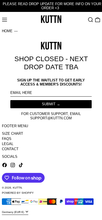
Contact (10, 149)
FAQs (6, 139)
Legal (7, 144)
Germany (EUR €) (13, 211)
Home (7, 31)
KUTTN (17, 187)
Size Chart (12, 134)
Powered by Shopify (18, 192)
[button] (90, 19)
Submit (48, 104)
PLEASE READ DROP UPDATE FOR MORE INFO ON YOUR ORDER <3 (52, 6)
